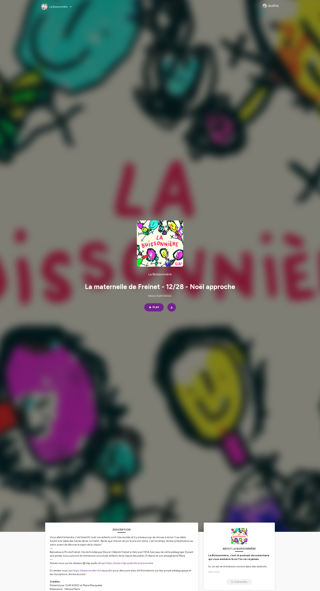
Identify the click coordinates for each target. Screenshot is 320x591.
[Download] (171, 307)
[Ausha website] (270, 6)
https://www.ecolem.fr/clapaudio (92, 570)
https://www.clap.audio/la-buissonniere (129, 563)
